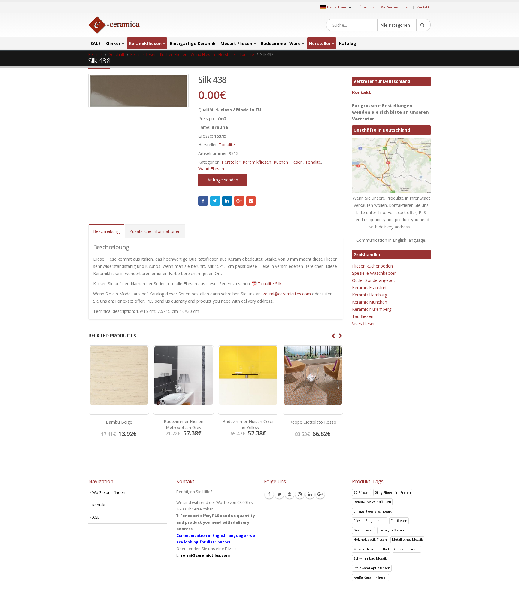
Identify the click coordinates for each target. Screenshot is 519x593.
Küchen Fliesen (288, 162)
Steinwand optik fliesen (372, 568)
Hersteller (320, 43)
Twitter (215, 201)
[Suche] (423, 25)
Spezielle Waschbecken (374, 273)
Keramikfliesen (145, 43)
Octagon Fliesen (407, 549)
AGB (96, 517)
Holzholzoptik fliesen (370, 539)
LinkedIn (227, 201)
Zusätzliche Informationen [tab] (155, 231)
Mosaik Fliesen (236, 43)
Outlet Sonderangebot (373, 280)
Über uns (366, 7)
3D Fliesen (362, 492)
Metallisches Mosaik (407, 539)
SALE (95, 43)
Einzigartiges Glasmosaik (373, 511)
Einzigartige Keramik (193, 43)
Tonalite (227, 144)
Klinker (112, 43)
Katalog (347, 43)
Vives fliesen (364, 323)
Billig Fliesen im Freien (393, 492)
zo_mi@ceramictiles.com (287, 294)
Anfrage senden (223, 180)
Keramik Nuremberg (371, 309)
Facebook (203, 201)
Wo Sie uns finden (395, 7)
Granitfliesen (364, 530)
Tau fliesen (362, 316)
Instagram (299, 494)
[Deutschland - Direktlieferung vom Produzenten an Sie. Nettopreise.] (114, 25)
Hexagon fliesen (391, 530)
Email (251, 201)
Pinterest (289, 494)
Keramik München (369, 302)
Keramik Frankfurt (369, 287)
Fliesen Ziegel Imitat (370, 520)
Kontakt (423, 7)
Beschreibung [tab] (106, 231)
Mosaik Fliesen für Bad (371, 549)
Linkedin (309, 494)
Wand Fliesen (211, 168)
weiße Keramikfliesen (370, 577)
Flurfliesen (399, 520)
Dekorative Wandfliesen (372, 501)
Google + (239, 201)
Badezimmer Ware (281, 43)
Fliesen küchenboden (372, 266)
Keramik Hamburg (369, 295)
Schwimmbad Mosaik (370, 558)
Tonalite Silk (269, 283)
